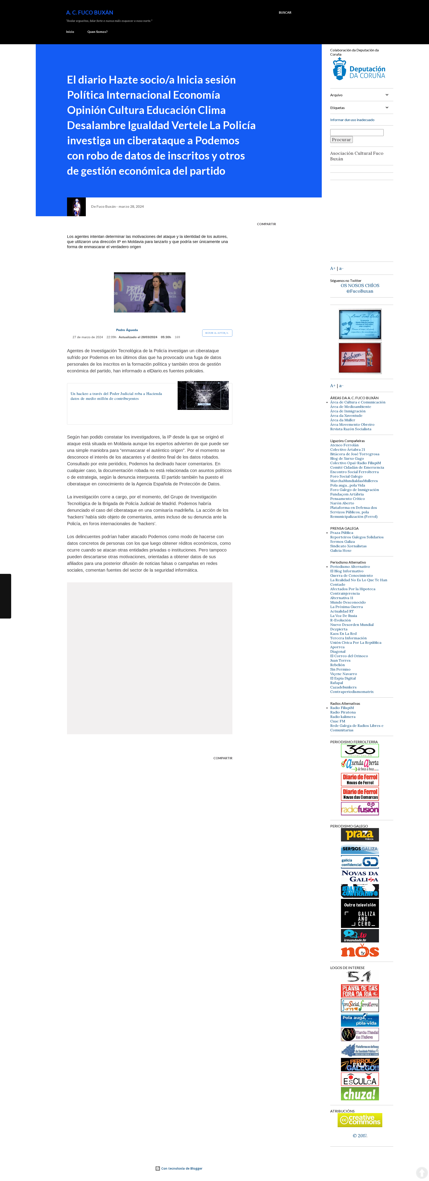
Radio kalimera (342, 716)
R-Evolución (340, 620)
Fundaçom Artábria (347, 494)
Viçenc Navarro (343, 673)
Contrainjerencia (345, 593)
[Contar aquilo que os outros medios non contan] (360, 867)
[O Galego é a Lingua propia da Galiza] (360, 981)
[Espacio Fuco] (360, 372)
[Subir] (422, 1173)
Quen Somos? (97, 32)
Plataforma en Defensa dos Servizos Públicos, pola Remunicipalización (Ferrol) (353, 512)
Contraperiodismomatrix (352, 691)
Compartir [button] (266, 224)
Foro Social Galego (346, 476)
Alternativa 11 (341, 598)
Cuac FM (337, 721)
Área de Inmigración (348, 411)
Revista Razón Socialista (350, 429)
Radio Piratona (343, 712)
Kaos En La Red (343, 633)
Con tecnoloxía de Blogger (181, 1168)
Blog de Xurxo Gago (347, 458)
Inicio (70, 32)
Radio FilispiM (342, 707)
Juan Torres (340, 660)
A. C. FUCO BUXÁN (89, 12)
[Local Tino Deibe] (360, 339)
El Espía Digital (343, 678)
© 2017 (359, 1135)
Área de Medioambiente (350, 406)
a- (341, 268)
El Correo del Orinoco (349, 656)
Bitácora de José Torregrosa (354, 454)
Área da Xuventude (346, 415)
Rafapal (336, 682)
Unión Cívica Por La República (355, 642)
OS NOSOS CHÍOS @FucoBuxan (360, 288)
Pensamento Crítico (347, 498)
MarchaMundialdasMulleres (354, 480)
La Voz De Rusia (343, 615)
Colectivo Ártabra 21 (347, 449)
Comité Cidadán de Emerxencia (357, 467)
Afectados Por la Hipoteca (352, 589)
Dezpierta (338, 629)
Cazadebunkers (343, 687)
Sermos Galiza (342, 541)
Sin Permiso (340, 669)
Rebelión (337, 665)
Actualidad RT (342, 611)
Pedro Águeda (127, 330)
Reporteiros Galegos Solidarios (357, 537)
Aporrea (337, 647)
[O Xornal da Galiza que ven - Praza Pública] (360, 840)
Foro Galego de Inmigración (354, 489)
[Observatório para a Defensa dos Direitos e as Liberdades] (360, 1084)
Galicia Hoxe (340, 550)
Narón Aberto (342, 503)
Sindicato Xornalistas (348, 546)
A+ (333, 268)
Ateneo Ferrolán (344, 445)
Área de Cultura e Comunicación (357, 402)
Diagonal (337, 651)
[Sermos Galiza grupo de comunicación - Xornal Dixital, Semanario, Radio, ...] (360, 852)
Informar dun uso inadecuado (352, 119)
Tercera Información (348, 638)
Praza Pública (341, 532)
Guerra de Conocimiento (351, 575)
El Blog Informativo (347, 571)
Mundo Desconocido (348, 602)
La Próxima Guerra (346, 606)
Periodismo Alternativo (350, 566)
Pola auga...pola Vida (347, 485)
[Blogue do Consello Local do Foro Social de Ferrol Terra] (360, 1010)
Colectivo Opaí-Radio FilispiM (355, 463)
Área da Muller (342, 420)
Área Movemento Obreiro (352, 424)
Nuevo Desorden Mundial (352, 624)
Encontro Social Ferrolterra (354, 472)
